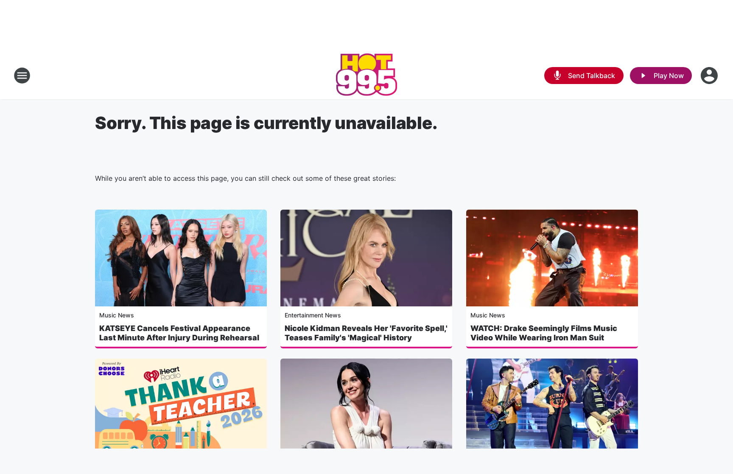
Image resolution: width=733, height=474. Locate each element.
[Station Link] (366, 75)
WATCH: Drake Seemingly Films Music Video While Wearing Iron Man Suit (543, 333)
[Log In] (710, 75)
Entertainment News (313, 315)
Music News (116, 315)
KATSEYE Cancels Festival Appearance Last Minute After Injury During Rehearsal (179, 333)
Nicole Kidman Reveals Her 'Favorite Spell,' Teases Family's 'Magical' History (366, 333)
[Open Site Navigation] (22, 75)
